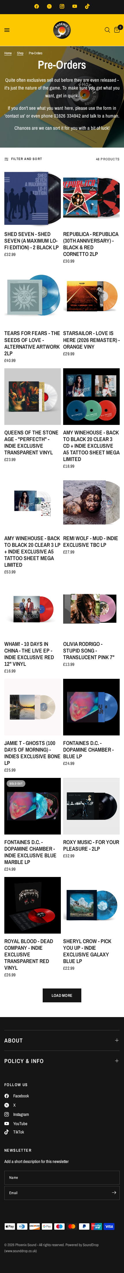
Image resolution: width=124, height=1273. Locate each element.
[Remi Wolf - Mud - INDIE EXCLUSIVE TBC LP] (91, 502)
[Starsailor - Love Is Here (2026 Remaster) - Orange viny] (91, 297)
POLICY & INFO (24, 1061)
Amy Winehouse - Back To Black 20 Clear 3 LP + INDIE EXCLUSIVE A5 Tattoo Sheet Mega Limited (32, 551)
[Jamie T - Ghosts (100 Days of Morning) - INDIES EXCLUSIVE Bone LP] (32, 707)
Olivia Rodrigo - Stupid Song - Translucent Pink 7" (88, 651)
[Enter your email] (114, 1192)
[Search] (107, 30)
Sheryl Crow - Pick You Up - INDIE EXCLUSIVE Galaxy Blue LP (87, 951)
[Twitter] (49, 6)
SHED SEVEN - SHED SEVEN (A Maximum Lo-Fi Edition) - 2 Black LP (31, 241)
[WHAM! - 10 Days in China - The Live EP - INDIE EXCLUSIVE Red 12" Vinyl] (32, 608)
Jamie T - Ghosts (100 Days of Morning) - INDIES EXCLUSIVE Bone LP (32, 753)
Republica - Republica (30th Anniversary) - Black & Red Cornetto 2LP (90, 244)
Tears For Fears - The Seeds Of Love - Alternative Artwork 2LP (32, 343)
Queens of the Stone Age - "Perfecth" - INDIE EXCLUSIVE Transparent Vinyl (31, 442)
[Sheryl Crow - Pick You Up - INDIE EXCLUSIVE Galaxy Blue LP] (91, 905)
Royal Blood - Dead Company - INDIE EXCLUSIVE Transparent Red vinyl (28, 954)
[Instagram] (62, 6)
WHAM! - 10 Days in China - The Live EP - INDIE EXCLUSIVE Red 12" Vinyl (29, 654)
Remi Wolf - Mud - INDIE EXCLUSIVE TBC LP (90, 541)
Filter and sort (26, 159)
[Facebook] (36, 6)
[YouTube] (74, 6)
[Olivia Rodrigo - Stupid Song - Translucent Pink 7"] (91, 608)
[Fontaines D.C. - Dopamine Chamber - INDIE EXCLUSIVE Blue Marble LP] (32, 806)
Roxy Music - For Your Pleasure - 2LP (91, 845)
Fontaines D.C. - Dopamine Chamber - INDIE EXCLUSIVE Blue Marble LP (30, 852)
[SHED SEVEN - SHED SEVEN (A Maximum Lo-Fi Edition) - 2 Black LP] (32, 198)
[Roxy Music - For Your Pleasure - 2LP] (91, 806)
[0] (116, 30)
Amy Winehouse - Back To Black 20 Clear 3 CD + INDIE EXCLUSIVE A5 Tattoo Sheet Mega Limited (91, 445)
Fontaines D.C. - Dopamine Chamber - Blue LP (88, 750)
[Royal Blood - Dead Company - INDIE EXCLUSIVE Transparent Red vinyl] (32, 905)
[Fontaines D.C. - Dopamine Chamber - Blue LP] (91, 707)
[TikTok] (87, 6)
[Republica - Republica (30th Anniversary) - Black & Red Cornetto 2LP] (91, 198)
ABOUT (13, 1040)
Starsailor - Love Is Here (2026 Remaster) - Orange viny (91, 340)
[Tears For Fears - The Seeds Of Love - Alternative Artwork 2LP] (32, 297)
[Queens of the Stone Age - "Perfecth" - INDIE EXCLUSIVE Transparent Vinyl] (32, 396)
